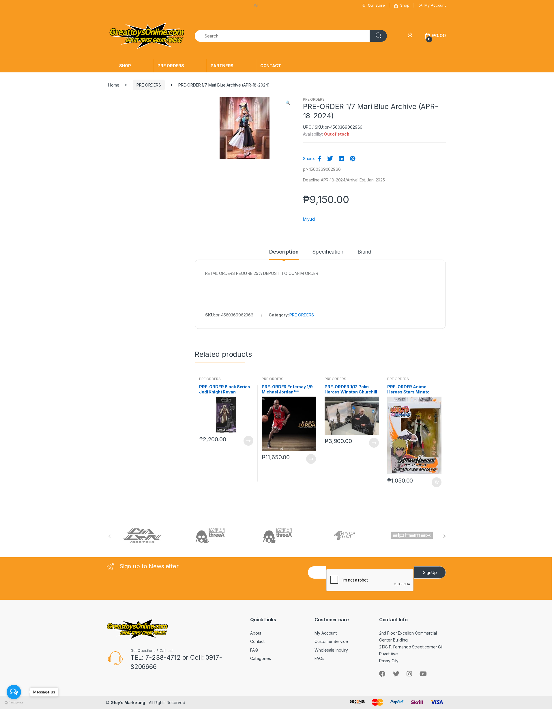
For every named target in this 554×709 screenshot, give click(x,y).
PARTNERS (222, 65)
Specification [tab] (327, 252)
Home (113, 84)
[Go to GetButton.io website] (14, 703)
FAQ (254, 650)
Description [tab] (283, 252)
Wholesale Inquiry (331, 650)
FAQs (319, 658)
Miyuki (309, 219)
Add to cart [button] (436, 482)
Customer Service (331, 641)
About (255, 633)
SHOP (125, 65)
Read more (248, 441)
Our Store (376, 5)
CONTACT (270, 65)
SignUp (430, 572)
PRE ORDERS (171, 65)
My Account (435, 5)
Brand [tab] (364, 252)
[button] (288, 103)
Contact (257, 641)
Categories (260, 658)
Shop (404, 5)
